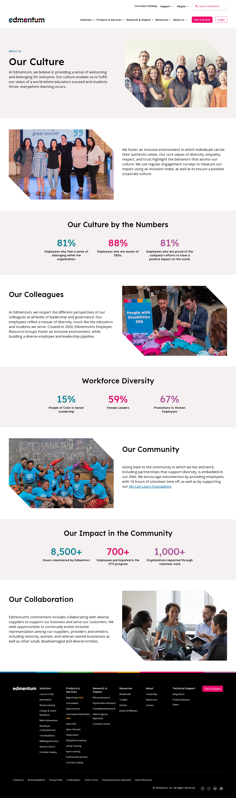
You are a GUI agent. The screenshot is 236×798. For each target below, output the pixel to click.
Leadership (151, 694)
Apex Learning (73, 751)
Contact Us (18, 779)
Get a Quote (202, 20)
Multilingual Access (49, 741)
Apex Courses (73, 708)
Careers (150, 705)
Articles (123, 705)
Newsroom (151, 699)
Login (221, 20)
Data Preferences (143, 779)
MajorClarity (72, 697)
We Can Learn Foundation (150, 486)
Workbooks (125, 694)
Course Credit (46, 694)
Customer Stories (101, 723)
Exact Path (71, 723)
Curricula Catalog (48, 752)
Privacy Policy (55, 779)
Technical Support (184, 688)
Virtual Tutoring (74, 745)
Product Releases (181, 699)
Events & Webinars (128, 710)
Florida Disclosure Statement (116, 779)
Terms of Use (91, 779)
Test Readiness (47, 735)
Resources (125, 688)
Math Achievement (49, 720)
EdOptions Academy (76, 740)
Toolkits (123, 699)
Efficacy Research (101, 697)
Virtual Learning (47, 705)
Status (176, 704)
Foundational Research (104, 708)
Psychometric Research (104, 703)
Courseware (72, 703)
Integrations (179, 694)
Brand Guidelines (36, 779)
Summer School (47, 746)
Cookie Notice (73, 779)
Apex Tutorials (73, 729)
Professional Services (77, 757)
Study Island (72, 734)
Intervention (45, 699)
